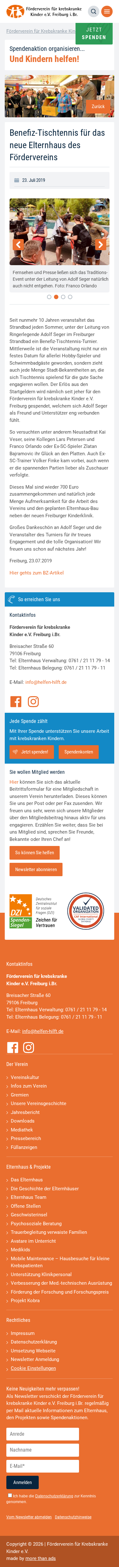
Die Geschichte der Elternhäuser (45, 1189)
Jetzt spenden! (34, 752)
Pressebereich (26, 1138)
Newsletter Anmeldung (35, 1359)
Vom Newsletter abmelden (29, 1517)
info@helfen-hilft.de (46, 682)
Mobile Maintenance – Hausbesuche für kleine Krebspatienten (60, 1262)
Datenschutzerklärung (34, 1342)
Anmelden (22, 1482)
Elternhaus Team (28, 1197)
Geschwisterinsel (29, 1215)
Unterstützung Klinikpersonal (41, 1274)
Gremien (20, 1095)
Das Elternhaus (27, 1180)
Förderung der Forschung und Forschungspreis (60, 1292)
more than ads (40, 1558)
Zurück (98, 106)
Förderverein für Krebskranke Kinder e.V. (48, 31)
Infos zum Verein (29, 1086)
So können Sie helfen (34, 853)
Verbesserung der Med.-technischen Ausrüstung (61, 1283)
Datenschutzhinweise (73, 1517)
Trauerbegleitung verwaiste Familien (49, 1232)
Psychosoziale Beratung (36, 1224)
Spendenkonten (78, 752)
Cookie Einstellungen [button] (33, 1368)
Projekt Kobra (25, 1300)
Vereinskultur (25, 1077)
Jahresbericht (25, 1112)
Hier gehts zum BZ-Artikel (37, 573)
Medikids (20, 1250)
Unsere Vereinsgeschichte (38, 1103)
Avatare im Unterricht (33, 1241)
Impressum (23, 1333)
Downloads (23, 1121)
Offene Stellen (26, 1206)
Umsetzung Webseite (33, 1351)
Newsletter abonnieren (36, 869)
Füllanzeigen (24, 1147)
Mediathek (22, 1130)
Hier (14, 782)
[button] (49, 297)
